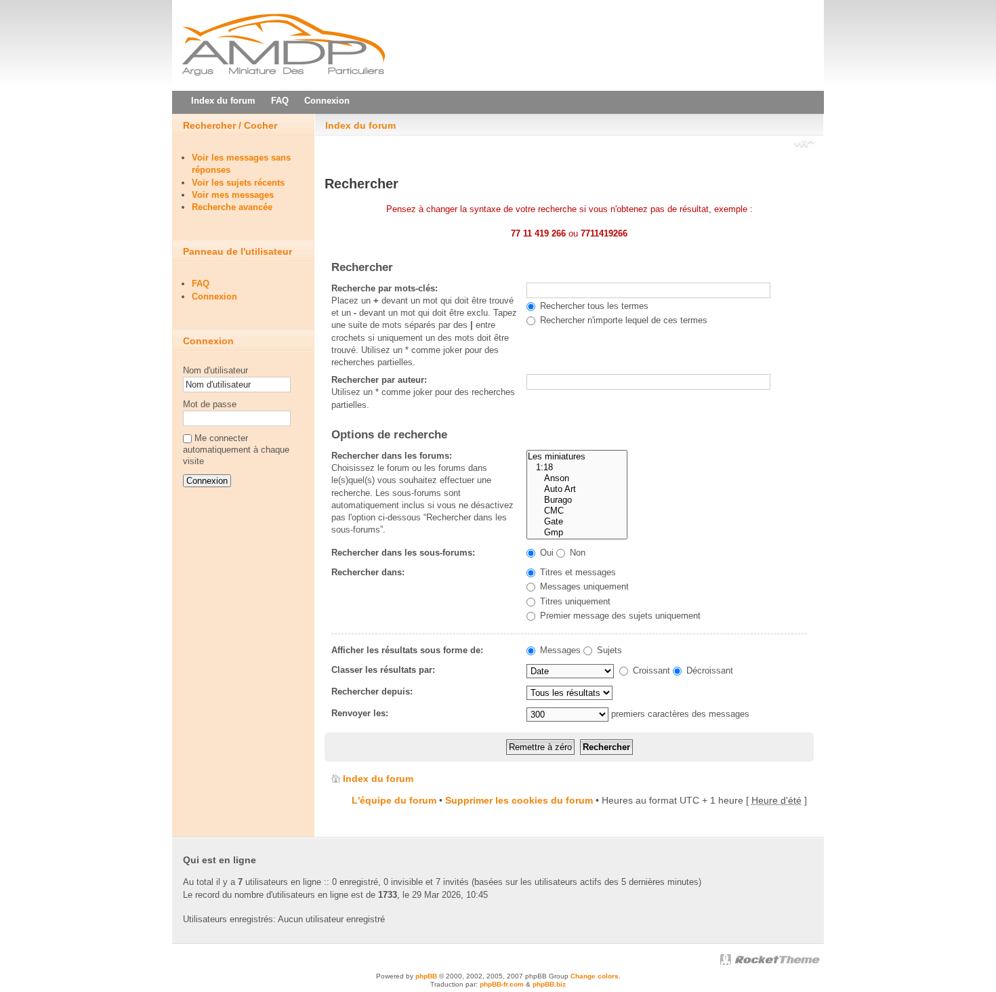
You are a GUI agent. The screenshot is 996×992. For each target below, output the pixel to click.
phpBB (426, 976)
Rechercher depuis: (372, 691)
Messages (559, 650)
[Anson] (577, 478)
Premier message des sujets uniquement (619, 616)
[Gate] (577, 521)
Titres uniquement (573, 601)
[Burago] (577, 500)
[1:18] (577, 467)
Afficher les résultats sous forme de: (407, 650)
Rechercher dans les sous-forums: (403, 552)
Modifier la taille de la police (804, 145)
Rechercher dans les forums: (391, 456)
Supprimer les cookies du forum (519, 800)
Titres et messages (576, 572)
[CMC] (577, 510)
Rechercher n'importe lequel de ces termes (622, 320)
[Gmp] (577, 532)
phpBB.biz (549, 984)
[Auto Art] (577, 489)
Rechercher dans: (367, 572)
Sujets (608, 650)
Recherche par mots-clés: (384, 288)
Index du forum (360, 125)
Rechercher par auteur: (379, 380)
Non (576, 552)
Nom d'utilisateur (215, 370)
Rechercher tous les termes (592, 306)
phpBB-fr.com (502, 984)
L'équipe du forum (394, 800)
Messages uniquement (583, 586)
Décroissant (708, 670)
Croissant (650, 670)
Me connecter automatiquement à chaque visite (236, 449)
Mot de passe (209, 404)
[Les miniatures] (577, 456)
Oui (545, 552)
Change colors (594, 976)
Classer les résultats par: (383, 670)
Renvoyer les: (359, 713)
